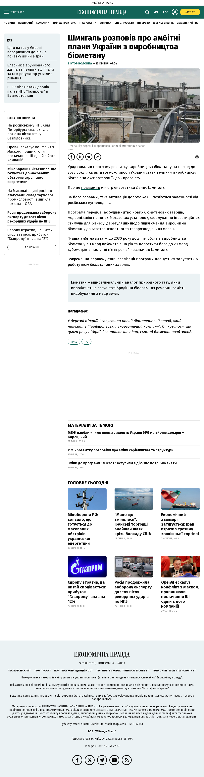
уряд (74, 341)
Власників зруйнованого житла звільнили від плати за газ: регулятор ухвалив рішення (30, 71)
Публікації (25, 23)
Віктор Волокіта (80, 63)
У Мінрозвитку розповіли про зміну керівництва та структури (121, 450)
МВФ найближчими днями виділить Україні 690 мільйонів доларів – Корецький (126, 434)
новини (9, 23)
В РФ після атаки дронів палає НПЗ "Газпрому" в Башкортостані (28, 91)
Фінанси (105, 23)
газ (86, 341)
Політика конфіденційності (73, 670)
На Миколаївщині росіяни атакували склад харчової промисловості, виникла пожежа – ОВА (30, 197)
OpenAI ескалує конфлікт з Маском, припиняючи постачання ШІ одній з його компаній (180, 594)
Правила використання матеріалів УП (122, 670)
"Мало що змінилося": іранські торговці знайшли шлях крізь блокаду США (133, 524)
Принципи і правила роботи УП (174, 670)
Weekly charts (163, 23)
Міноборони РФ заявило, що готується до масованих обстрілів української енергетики (83, 529)
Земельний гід (187, 23)
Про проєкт (42, 670)
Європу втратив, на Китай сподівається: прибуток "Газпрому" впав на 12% (87, 592)
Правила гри (87, 23)
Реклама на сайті (19, 670)
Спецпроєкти (124, 23)
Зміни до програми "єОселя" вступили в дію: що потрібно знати (122, 463)
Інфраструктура (64, 23)
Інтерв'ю (143, 23)
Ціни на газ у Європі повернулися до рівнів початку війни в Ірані (27, 51)
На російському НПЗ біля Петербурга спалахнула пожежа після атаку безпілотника (28, 131)
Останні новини (21, 118)
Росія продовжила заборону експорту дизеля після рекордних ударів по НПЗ (133, 592)
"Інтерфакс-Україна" (117, 685)
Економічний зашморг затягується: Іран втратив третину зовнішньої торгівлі (180, 524)
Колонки (42, 23)
